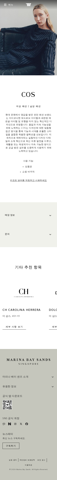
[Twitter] (21, 424)
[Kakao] (4, 424)
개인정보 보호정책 (27, 460)
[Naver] (10, 424)
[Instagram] (15, 424)
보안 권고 (41, 460)
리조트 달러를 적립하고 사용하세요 (28, 180)
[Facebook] (26, 424)
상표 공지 (13, 460)
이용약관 (28, 465)
